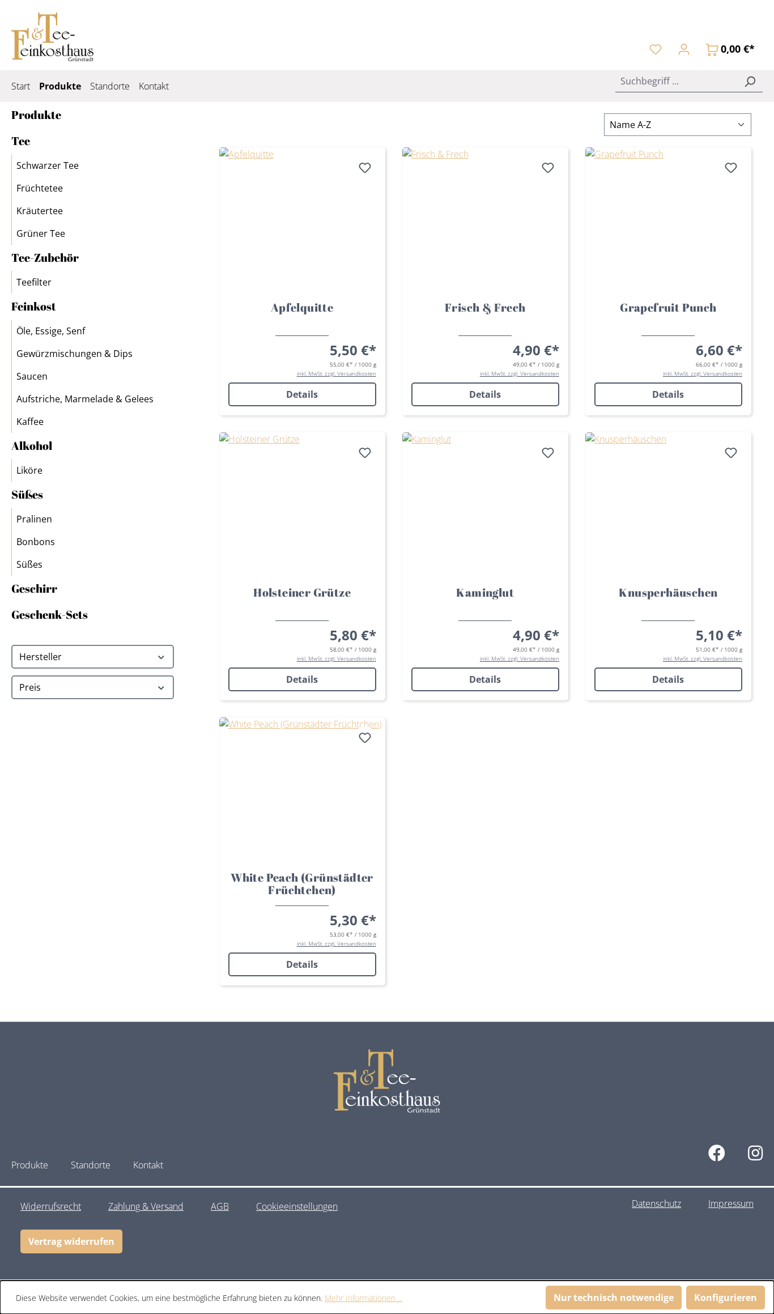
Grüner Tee (40, 233)
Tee (20, 140)
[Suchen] (750, 81)
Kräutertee (39, 211)
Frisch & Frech (485, 308)
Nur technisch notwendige (614, 1297)
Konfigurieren (725, 1297)
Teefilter (34, 282)
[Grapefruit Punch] (668, 219)
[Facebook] (716, 1152)
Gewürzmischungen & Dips (74, 353)
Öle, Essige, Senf (50, 331)
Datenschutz (656, 1203)
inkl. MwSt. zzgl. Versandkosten (336, 373)
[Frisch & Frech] (485, 219)
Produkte (36, 114)
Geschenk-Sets (49, 614)
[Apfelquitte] (302, 219)
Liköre (29, 470)
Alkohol (31, 445)
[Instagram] (755, 1152)
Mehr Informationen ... (364, 1297)
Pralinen (34, 519)
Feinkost (33, 306)
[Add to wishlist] (365, 167)
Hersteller (40, 656)
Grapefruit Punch (668, 308)
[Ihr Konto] (684, 49)
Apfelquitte (302, 308)
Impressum (731, 1203)
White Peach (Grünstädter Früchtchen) (302, 883)
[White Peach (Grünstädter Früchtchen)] (302, 789)
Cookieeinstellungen (297, 1206)
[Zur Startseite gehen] (52, 36)
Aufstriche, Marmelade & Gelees (85, 399)
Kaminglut (485, 593)
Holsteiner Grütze (302, 593)
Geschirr (34, 588)
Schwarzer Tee (47, 165)
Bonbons (35, 541)
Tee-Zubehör (45, 257)
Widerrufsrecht (50, 1206)
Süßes (27, 494)
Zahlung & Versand (146, 1206)
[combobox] (676, 81)
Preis (30, 687)
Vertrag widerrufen (71, 1241)
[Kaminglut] (485, 504)
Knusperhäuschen (668, 593)
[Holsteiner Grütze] (302, 504)
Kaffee (30, 421)
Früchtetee (39, 188)
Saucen (32, 376)
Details (302, 394)
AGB (220, 1206)
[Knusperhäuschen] (668, 504)
